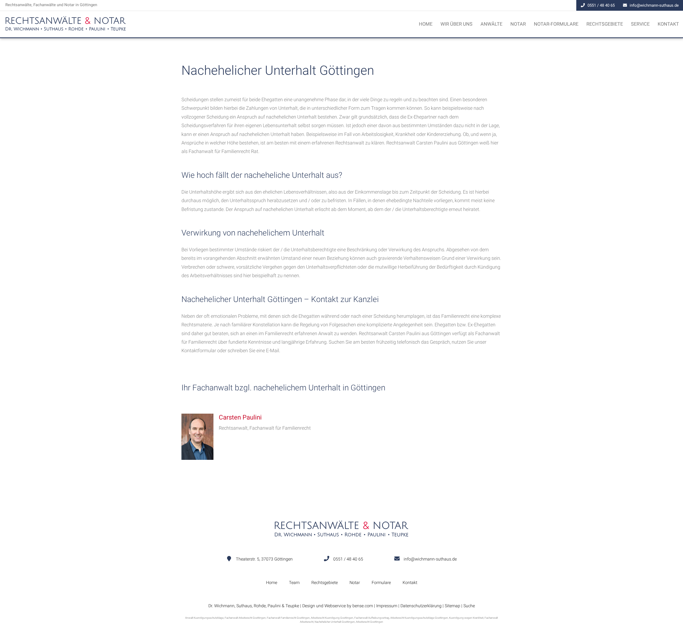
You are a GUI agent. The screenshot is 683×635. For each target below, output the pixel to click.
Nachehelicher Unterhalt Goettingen (335, 621)
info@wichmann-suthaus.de (654, 5)
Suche (469, 605)
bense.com (362, 605)
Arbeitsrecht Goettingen (369, 621)
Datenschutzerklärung (421, 605)
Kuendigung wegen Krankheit (466, 617)
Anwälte (491, 24)
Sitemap (452, 605)
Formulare (381, 582)
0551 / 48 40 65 (601, 5)
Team (294, 582)
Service (640, 24)
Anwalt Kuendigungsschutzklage (204, 617)
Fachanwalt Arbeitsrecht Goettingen (245, 617)
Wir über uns (456, 24)
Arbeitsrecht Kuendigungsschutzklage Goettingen (419, 617)
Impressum (386, 605)
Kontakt (668, 24)
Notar (518, 24)
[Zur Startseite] (66, 29)
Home (425, 24)
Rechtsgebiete (604, 24)
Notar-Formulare (556, 24)
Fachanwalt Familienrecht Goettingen (288, 617)
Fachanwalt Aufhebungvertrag (371, 617)
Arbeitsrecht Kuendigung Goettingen (332, 617)
